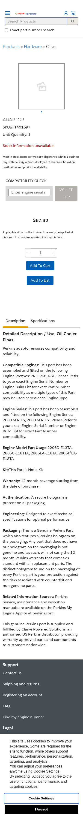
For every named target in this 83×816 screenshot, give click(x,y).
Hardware (33, 46)
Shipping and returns (21, 684)
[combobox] (34, 21)
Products (11, 46)
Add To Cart (40, 265)
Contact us (12, 672)
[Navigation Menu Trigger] (8, 13)
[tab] (15, 321)
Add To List (40, 280)
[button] (66, 13)
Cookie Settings (41, 798)
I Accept (41, 809)
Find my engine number (23, 717)
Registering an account (22, 695)
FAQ (6, 706)
